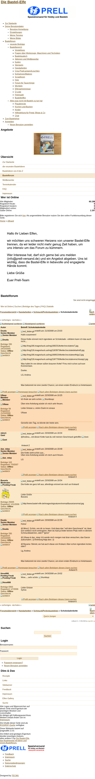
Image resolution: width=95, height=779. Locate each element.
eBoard (10, 221)
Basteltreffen (20, 98)
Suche (5, 703)
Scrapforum (20, 77)
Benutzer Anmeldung (19, 29)
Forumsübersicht (8, 312)
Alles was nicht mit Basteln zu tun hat (26, 101)
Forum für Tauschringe (25, 83)
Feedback (6, 689)
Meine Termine (16, 35)
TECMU (15, 776)
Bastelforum (10, 41)
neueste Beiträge (17, 44)
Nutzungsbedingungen (15, 763)
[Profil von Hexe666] (29, 599)
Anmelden (9, 122)
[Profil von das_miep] (29, 475)
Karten (18, 62)
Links (4, 680)
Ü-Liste (18, 92)
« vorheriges (5, 320)
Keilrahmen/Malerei (23, 74)
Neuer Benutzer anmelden (21, 125)
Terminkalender (9, 184)
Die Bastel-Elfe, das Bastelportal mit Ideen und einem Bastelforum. (15, 740)
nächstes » (16, 320)
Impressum (7, 193)
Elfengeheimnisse (23, 89)
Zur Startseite (11, 23)
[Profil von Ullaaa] (29, 427)
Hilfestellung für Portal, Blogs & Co (30, 113)
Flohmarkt (19, 95)
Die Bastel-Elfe (13, 2)
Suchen (17, 306)
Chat (17, 116)
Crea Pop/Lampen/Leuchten (27, 71)
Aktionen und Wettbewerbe (27, 59)
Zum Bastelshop (12, 119)
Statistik (50, 306)
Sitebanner (7, 685)
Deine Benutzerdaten (14, 26)
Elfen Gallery (8, 698)
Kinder (18, 110)
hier (24, 216)
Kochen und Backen (24, 107)
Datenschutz (10, 766)
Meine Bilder (15, 38)
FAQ (4, 189)
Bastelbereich (16, 47)
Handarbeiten (21, 68)
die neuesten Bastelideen (13, 167)
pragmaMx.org (91, 621)
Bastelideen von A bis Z (12, 171)
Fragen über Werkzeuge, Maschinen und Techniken (37, 53)
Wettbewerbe (8, 180)
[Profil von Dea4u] (8, 392)
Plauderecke (20, 104)
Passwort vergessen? (13, 663)
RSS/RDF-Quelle (7, 725)
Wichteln (19, 86)
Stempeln (19, 65)
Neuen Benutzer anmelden (16, 666)
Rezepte (6, 676)
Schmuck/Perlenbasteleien (46, 312)
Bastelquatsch (21, 56)
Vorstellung (20, 50)
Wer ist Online (7, 306)
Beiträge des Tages (31, 306)
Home (2, 221)
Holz (17, 80)
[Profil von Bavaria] (29, 514)
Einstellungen (16, 32)
